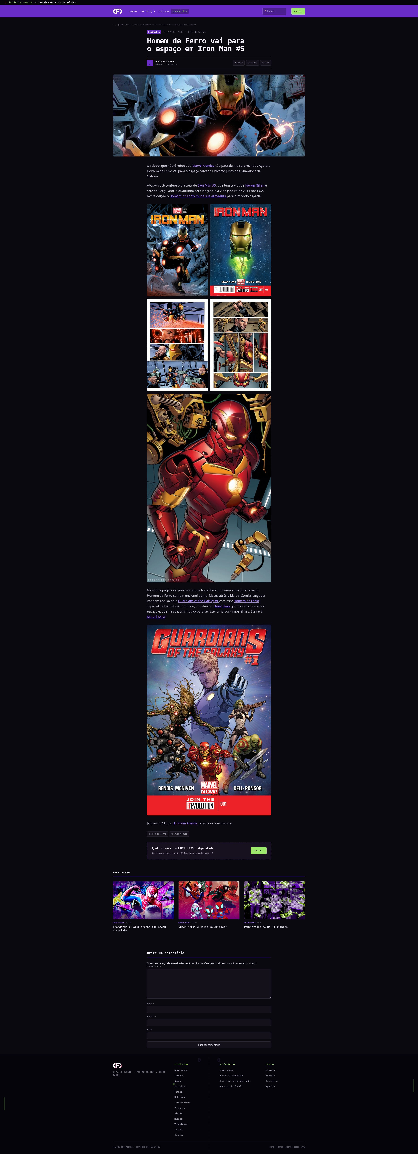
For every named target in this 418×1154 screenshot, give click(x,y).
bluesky (239, 63)
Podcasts (179, 1108)
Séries (178, 1113)
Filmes (178, 1092)
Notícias (179, 1097)
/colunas (164, 11)
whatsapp (252, 63)
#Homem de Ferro (157, 834)
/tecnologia (148, 11)
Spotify (270, 1086)
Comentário (154, 966)
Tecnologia (180, 1124)
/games (133, 11)
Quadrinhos (154, 32)
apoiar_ (258, 850)
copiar (265, 63)
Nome (150, 1003)
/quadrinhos (180, 11)
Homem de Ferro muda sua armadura (198, 196)
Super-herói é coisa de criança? (202, 927)
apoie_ (298, 11)
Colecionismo (182, 1102)
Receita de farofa (231, 1086)
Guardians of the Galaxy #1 (198, 601)
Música (178, 1119)
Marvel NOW (156, 617)
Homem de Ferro (246, 601)
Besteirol (180, 1086)
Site (149, 1030)
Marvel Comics (203, 166)
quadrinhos (123, 25)
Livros (178, 1129)
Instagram (272, 1081)
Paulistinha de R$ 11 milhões (266, 927)
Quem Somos (226, 1070)
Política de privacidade (235, 1081)
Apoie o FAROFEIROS (232, 1075)
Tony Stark (223, 606)
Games (177, 1081)
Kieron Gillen (255, 185)
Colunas (179, 1075)
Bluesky (270, 1070)
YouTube (270, 1075)
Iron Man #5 (207, 185)
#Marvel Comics (179, 834)
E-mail (151, 1016)
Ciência (179, 1135)
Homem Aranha (186, 823)
